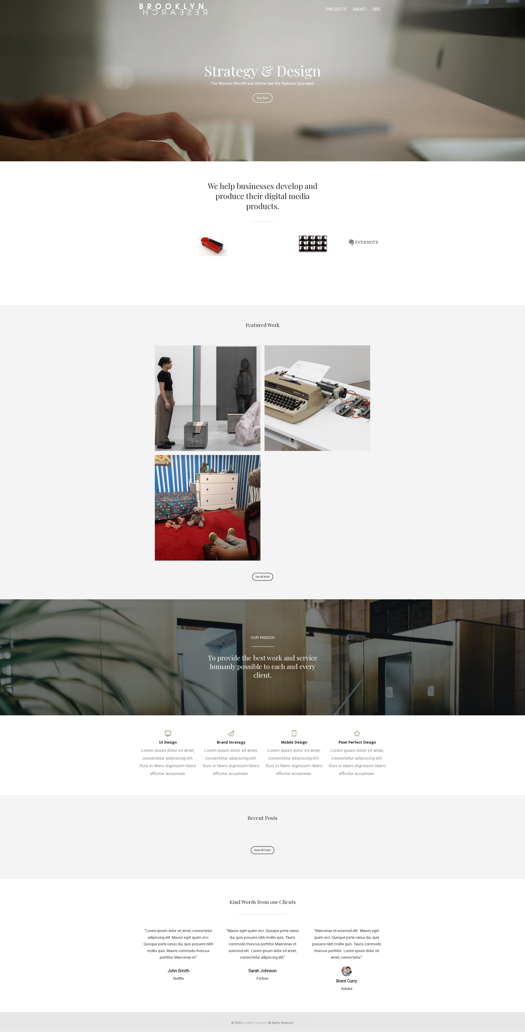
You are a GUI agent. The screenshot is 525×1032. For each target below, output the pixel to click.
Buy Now (262, 98)
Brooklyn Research (254, 1023)
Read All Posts (262, 850)
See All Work (263, 576)
